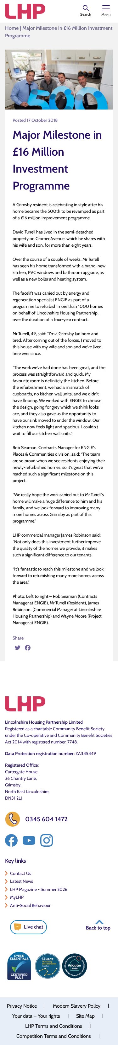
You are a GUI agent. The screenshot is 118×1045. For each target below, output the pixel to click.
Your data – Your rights (36, 1016)
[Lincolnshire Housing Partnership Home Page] (25, 11)
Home (12, 28)
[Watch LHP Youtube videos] (29, 840)
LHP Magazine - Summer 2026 (38, 889)
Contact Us (20, 873)
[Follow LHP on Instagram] (46, 840)
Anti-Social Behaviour (30, 905)
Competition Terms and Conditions (53, 1036)
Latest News (21, 881)
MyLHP (17, 897)
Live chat (33, 927)
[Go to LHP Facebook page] (11, 840)
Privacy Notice (22, 1006)
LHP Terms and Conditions (53, 1026)
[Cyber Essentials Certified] (19, 966)
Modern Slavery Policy (76, 1006)
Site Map (85, 1016)
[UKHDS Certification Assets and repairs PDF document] (47, 966)
